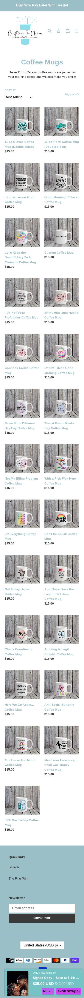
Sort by (10, 90)
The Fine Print (18, 878)
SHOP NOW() (69, 991)
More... (48, 991)
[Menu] (76, 30)
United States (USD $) (41, 945)
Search (14, 867)
